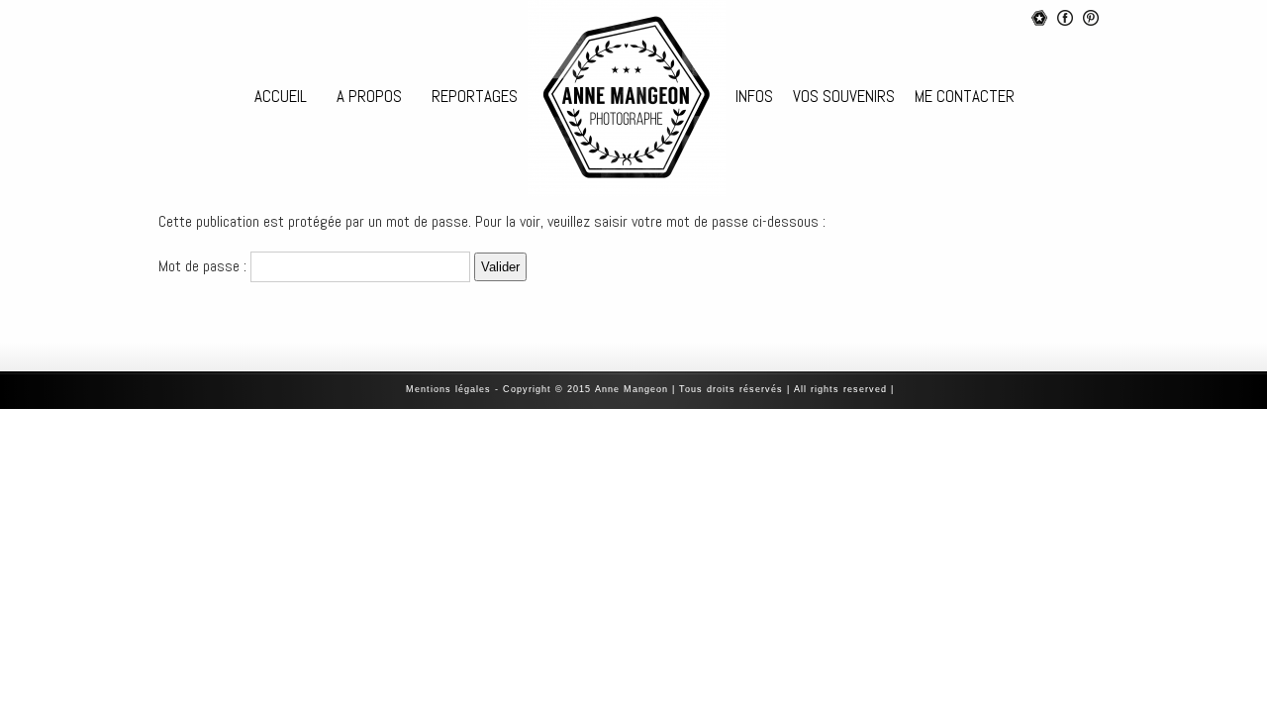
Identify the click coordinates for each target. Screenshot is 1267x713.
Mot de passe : (204, 265)
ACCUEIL (280, 96)
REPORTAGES (475, 96)
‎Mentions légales (448, 389)
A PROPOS (369, 96)
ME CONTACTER (965, 96)
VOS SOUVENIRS (844, 96)
